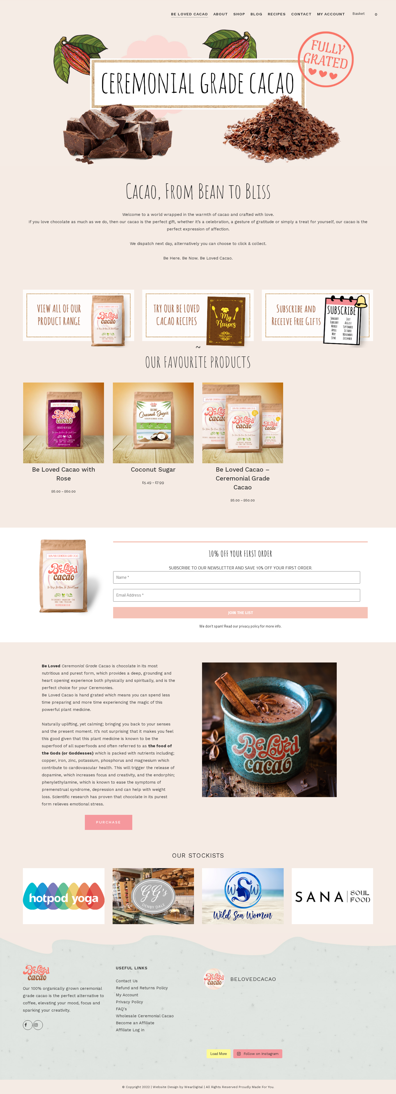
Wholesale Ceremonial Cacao (145, 1016)
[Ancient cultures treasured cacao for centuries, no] (273, 1003)
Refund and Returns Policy (142, 988)
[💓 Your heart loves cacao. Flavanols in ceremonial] (244, 1037)
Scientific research (70, 796)
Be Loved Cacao (58, 695)
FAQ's (121, 1009)
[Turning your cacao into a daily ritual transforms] (273, 1020)
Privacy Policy (129, 1002)
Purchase (108, 822)
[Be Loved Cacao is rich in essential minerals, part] (273, 1037)
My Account (127, 995)
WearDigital (193, 1087)
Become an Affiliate (135, 1023)
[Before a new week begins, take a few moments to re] (216, 1020)
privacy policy (249, 626)
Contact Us (127, 981)
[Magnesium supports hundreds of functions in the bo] (216, 1037)
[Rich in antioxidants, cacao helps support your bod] (244, 1003)
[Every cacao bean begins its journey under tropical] (244, 1020)
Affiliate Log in (130, 1030)
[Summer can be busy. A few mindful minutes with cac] (216, 1003)
